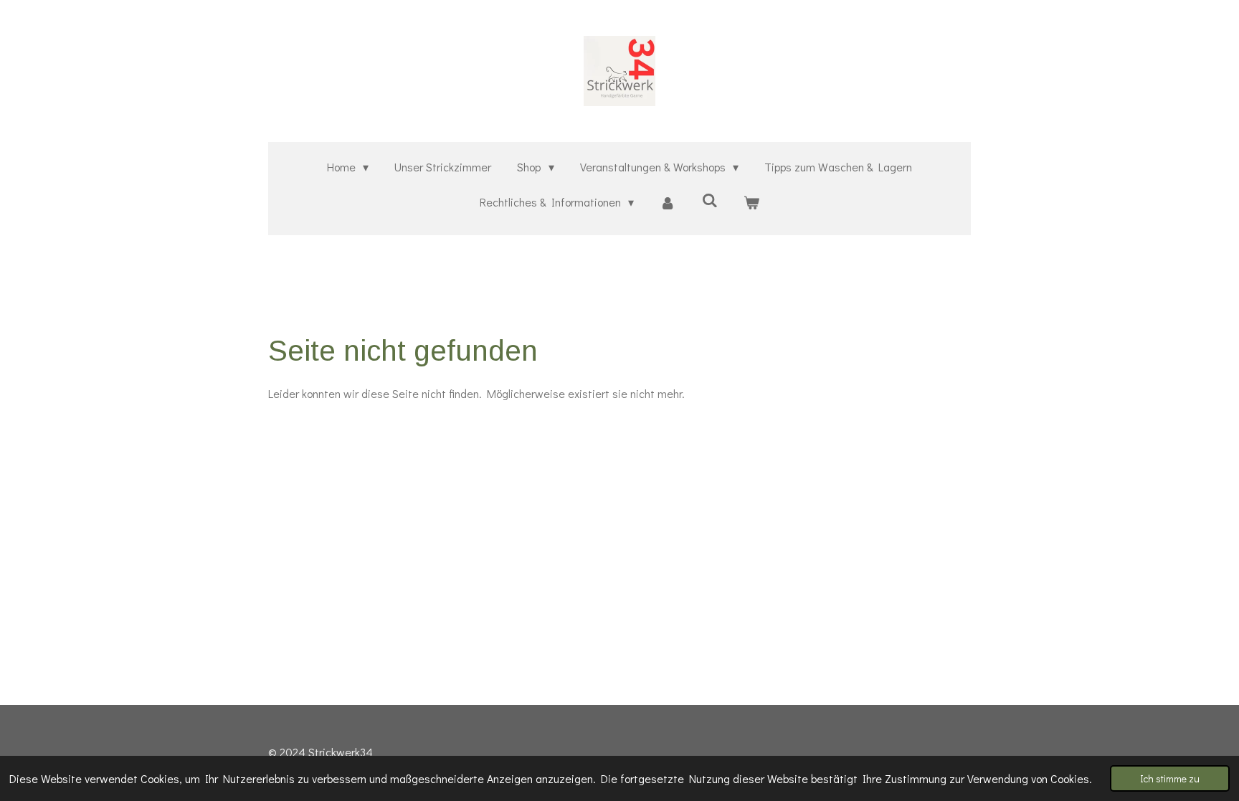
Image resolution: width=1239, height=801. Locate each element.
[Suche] (710, 200)
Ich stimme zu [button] (1170, 778)
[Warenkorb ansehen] (751, 203)
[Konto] (667, 203)
